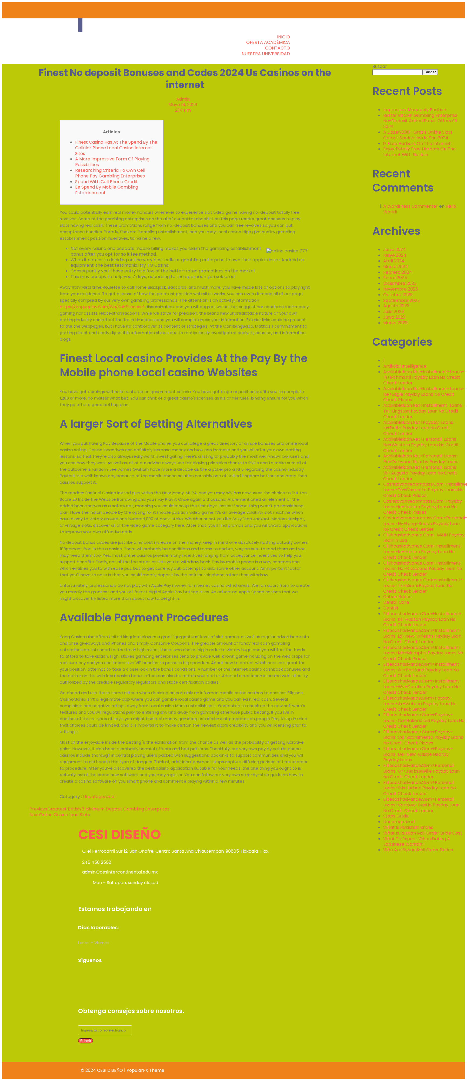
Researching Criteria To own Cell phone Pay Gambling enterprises (110, 173)
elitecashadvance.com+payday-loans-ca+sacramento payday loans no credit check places (423, 737)
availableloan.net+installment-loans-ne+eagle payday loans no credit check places (423, 394)
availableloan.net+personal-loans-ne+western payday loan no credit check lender (421, 445)
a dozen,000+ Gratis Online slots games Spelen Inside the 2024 (417, 135)
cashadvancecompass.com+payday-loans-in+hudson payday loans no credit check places (423, 507)
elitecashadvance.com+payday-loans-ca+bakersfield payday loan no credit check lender (424, 720)
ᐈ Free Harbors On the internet (417, 143)
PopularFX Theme (145, 1070)
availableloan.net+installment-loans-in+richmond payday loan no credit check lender (423, 377)
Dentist (391, 608)
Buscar (379, 66)
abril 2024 (394, 261)
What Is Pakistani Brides (408, 827)
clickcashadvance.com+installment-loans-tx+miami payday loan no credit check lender (423, 585)
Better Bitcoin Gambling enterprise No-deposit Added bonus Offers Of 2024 (420, 121)
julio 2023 (393, 311)
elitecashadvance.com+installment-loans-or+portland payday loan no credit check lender (422, 670)
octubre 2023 (397, 295)
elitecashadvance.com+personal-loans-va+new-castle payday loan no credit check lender (421, 805)
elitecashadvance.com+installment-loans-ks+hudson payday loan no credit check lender (422, 619)
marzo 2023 (395, 323)
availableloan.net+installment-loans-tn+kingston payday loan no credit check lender (423, 411)
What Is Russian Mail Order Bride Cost (422, 833)
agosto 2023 (396, 306)
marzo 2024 (395, 266)
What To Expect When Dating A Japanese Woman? (416, 842)
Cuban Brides (397, 597)
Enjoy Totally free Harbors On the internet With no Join (419, 152)
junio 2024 (394, 249)
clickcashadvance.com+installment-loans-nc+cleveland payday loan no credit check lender (423, 569)
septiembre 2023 (401, 300)
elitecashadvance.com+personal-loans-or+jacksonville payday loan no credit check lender (421, 771)
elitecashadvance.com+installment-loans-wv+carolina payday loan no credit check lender (422, 687)
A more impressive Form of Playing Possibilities (112, 162)
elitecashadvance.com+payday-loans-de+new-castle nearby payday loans (418, 754)
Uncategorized (98, 796)
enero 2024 (395, 278)
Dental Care (396, 602)
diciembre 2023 (399, 283)
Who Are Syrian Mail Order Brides (418, 850)
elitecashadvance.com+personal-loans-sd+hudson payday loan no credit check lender (419, 788)
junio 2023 (394, 317)
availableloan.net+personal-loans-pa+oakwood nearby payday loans (421, 459)
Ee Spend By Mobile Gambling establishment (106, 190)
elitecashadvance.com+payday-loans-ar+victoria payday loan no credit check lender (419, 704)
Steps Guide (396, 816)
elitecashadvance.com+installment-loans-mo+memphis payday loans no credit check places (423, 653)
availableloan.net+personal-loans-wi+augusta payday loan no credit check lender (421, 473)
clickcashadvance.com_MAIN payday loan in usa (424, 538)
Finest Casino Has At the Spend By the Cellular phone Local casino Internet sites (116, 148)
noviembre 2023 (400, 289)
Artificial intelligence (404, 366)
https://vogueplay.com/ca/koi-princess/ (102, 306)
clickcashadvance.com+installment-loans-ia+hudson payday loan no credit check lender (423, 552)
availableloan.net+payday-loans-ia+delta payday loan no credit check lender (419, 428)
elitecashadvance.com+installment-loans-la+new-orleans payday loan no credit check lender (422, 636)
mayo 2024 (394, 255)
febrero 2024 (397, 272)
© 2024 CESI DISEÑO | (103, 1070)
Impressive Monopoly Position (414, 110)
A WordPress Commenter (410, 206)
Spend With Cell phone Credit (106, 182)
